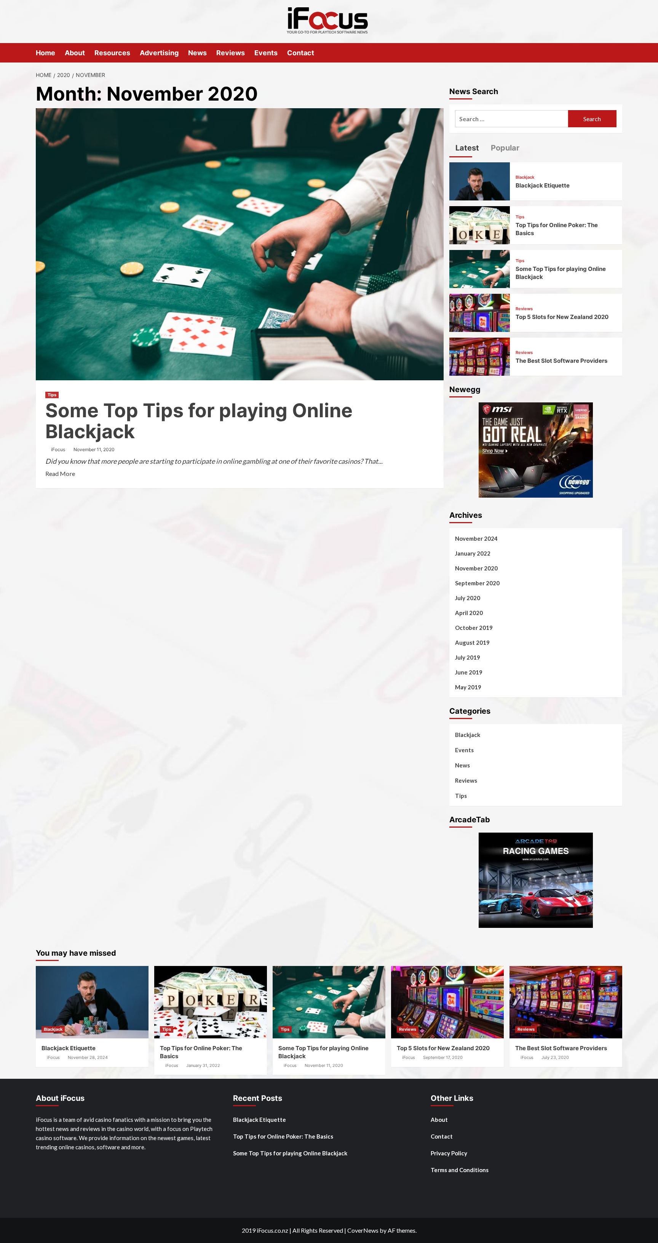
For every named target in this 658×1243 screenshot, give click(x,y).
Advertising (159, 53)
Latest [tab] (466, 147)
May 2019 (468, 687)
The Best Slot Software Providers (561, 360)
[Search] (617, 52)
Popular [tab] (504, 147)
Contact (300, 53)
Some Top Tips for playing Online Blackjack (199, 421)
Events (266, 53)
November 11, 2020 (94, 449)
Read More (60, 473)
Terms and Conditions (460, 1169)
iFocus (58, 449)
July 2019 (467, 657)
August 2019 (472, 642)
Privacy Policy (449, 1153)
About (75, 53)
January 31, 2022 (203, 1065)
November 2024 (476, 538)
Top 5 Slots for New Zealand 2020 (562, 316)
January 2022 (472, 553)
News (197, 53)
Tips (52, 394)
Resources (112, 53)
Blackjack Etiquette (543, 185)
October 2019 (474, 627)
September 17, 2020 (443, 1057)
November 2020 (476, 568)
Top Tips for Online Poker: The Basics (283, 1136)
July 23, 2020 (555, 1057)
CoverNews (363, 1230)
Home (45, 53)
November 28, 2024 (88, 1057)
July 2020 (467, 597)
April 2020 (469, 612)
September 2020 (477, 583)
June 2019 (468, 672)
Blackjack (525, 177)
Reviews (230, 53)
